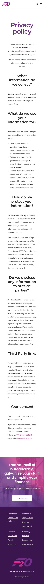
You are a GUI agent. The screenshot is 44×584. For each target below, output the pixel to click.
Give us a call (27, 526)
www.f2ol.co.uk (21, 51)
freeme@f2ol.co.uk (24, 438)
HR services (12, 536)
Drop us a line (27, 517)
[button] (22, 498)
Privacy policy (27, 544)
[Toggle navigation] (41, 4)
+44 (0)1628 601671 (24, 435)
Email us (25, 522)
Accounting (12, 544)
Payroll (10, 540)
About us (25, 536)
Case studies (27, 540)
